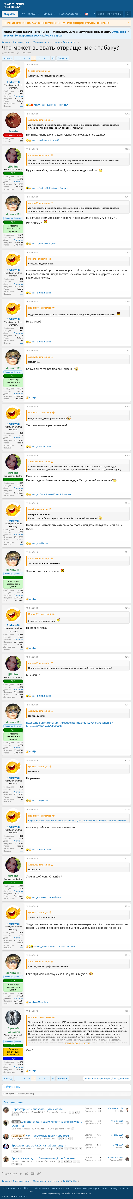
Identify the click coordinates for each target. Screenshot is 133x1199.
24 (77, 1148)
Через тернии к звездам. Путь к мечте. (38, 1109)
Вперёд (61, 58)
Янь (13, 1138)
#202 (127, 113)
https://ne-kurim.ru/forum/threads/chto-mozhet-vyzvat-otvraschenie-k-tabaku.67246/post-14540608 (77, 820)
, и (45, 140)
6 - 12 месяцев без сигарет (42, 1138)
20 (62, 1148)
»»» (21, 106)
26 (13, 1151)
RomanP (15, 1161)
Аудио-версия (53, 35)
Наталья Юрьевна (20, 1112)
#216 (127, 809)
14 (17, 1164)
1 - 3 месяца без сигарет (55, 1112)
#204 (127, 196)
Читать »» (18, 96)
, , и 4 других (52, 105)
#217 (127, 858)
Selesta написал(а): (37, 70)
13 (43, 58)
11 (33, 58)
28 (21, 1151)
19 (58, 1148)
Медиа (47, 14)
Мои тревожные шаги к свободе (47, 1135)
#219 (127, 955)
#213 (127, 657)
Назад (9, 58)
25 (80, 1148)
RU (27, 1188)
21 (65, 1148)
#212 (127, 608)
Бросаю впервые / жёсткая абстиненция (39, 1145)
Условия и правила (61, 1188)
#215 (127, 760)
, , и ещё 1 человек (51, 494)
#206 (127, 301)
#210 (127, 503)
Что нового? (28, 14)
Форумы (10, 14)
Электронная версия (29, 35)
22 (69, 1148)
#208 (127, 406)
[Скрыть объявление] (128, 23)
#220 (127, 1011)
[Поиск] (128, 14)
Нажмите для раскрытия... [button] (78, 1043)
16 (53, 58)
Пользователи (68, 14)
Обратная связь (42, 1188)
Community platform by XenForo (60, 1192)
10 (28, 58)
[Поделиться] (122, 65)
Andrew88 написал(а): (39, 119)
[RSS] (130, 1188)
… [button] (20, 58)
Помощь (113, 1188)
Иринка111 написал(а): (39, 307)
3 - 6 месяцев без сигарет (57, 1128)
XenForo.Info (21, 1196)
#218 (127, 906)
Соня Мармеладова (21, 1128)
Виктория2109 (116, 1160)
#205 (127, 252)
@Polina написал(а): (38, 258)
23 (73, 1148)
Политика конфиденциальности (90, 1188)
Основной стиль (12, 1188)
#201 (127, 64)
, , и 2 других (49, 188)
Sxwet (14, 1148)
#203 (127, 149)
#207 (127, 350)
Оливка (119, 1147)
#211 (127, 552)
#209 (127, 455)
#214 (127, 704)
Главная (124, 1188)
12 (38, 58)
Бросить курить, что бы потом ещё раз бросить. (44, 1158)
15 (21, 1164)
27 (17, 1151)
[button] (38, 14)
